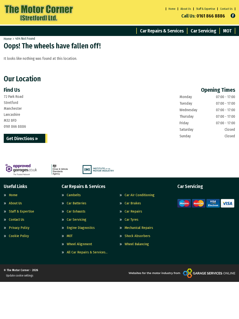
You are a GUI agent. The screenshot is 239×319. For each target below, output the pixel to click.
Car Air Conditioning (140, 195)
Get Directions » (22, 138)
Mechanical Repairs (139, 228)
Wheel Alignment (79, 244)
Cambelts (74, 195)
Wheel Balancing (137, 244)
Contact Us (226, 9)
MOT (227, 31)
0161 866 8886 (203, 16)
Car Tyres (131, 219)
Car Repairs (133, 211)
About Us (185, 9)
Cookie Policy (19, 236)
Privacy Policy (19, 228)
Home (172, 9)
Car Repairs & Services (162, 31)
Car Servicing (203, 31)
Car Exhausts (76, 211)
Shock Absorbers (137, 236)
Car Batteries (76, 203)
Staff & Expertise (205, 9)
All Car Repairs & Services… (87, 252)
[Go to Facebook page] (233, 15)
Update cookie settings (19, 275)
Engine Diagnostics (81, 228)
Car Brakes (133, 203)
